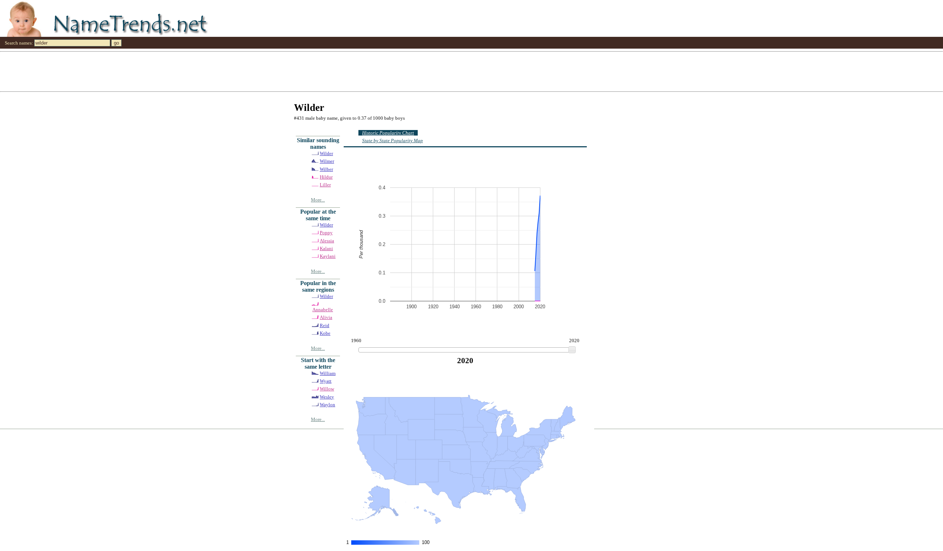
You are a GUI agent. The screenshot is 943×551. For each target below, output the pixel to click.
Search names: (19, 43)
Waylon (327, 404)
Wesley (327, 397)
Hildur (326, 177)
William (328, 373)
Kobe (325, 333)
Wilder (326, 153)
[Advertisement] (221, 71)
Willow (327, 389)
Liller (325, 184)
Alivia (326, 317)
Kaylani (328, 256)
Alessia (327, 240)
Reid (324, 325)
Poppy (326, 232)
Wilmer (327, 161)
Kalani (326, 248)
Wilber (326, 169)
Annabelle (322, 309)
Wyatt (326, 381)
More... (318, 200)
